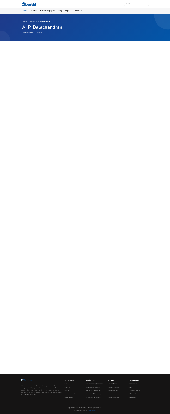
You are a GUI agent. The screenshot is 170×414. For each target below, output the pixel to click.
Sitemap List (133, 384)
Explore (32, 21)
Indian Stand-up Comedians (94, 384)
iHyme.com (92, 410)
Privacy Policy (69, 397)
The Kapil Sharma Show (93, 397)
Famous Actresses (113, 387)
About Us (33, 11)
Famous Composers (114, 397)
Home (25, 11)
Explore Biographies (47, 11)
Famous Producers (114, 394)
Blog (60, 11)
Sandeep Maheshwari (93, 387)
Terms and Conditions (71, 394)
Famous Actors (112, 384)
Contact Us (78, 11)
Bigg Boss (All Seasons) (93, 390)
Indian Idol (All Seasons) (93, 394)
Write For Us (133, 394)
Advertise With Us (134, 390)
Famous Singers (113, 390)
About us (67, 387)
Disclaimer (132, 397)
